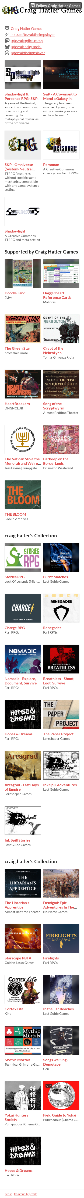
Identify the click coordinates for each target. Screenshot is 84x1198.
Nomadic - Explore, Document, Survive (21, 680)
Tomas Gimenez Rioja (58, 357)
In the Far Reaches (58, 1009)
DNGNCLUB (14, 408)
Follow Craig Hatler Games (58, 5)
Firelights (51, 958)
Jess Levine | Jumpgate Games (23, 468)
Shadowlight (15, 231)
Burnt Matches (55, 576)
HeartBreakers (17, 403)
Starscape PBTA (18, 958)
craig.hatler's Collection (31, 535)
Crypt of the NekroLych (53, 350)
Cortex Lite (14, 1009)
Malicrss (49, 302)
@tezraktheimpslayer (28, 52)
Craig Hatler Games (26, 28)
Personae (51, 164)
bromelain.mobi (16, 353)
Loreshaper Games (56, 738)
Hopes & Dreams (18, 734)
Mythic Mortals (17, 1059)
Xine (8, 1013)
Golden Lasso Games (19, 963)
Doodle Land (15, 293)
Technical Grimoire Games (23, 1064)
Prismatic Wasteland (58, 468)
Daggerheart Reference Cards (57, 295)
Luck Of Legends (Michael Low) (23, 581)
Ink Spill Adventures (60, 784)
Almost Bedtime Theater (60, 413)
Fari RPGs (12, 632)
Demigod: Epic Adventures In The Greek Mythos (58, 907)
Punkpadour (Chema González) (23, 1124)
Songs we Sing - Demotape (56, 1061)
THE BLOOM (15, 514)
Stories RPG (15, 576)
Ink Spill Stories (17, 840)
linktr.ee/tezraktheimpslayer (32, 34)
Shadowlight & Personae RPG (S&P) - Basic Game (23, 98)
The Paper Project (58, 734)
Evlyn (9, 298)
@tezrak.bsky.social (26, 46)
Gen (46, 1069)
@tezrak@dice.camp (27, 40)
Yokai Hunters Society (16, 1117)
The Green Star (17, 348)
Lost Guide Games (56, 581)
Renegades (52, 627)
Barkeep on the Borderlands (56, 461)
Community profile (25, 1194)
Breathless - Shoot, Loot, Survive (58, 680)
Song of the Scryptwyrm (53, 405)
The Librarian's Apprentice (17, 904)
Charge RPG (15, 627)
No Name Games (55, 912)
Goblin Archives (16, 519)
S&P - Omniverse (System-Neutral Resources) (19, 169)
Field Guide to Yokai (59, 1115)
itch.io (8, 1194)
